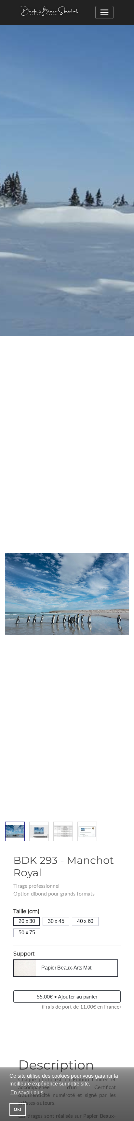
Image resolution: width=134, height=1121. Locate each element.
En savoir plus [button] (26, 1092)
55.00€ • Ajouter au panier (67, 996)
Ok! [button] (17, 1109)
